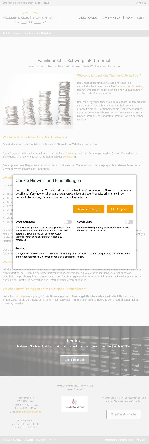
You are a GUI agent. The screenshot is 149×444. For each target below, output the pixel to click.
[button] (88, 209)
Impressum (55, 197)
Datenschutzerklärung (28, 197)
